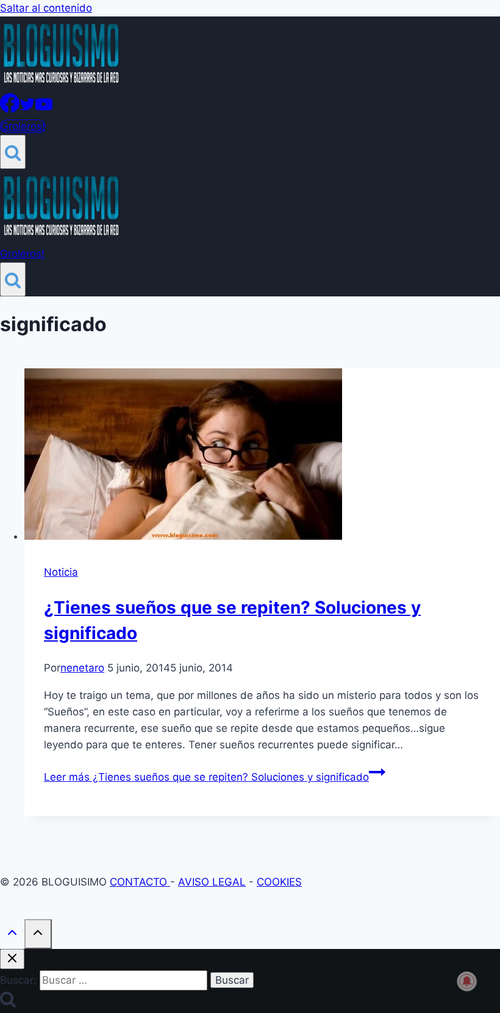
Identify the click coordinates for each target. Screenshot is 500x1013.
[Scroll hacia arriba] (12, 935)
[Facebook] (10, 109)
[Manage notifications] (467, 981)
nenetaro (82, 668)
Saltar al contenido (46, 8)
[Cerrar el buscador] (12, 959)
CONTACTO (140, 882)
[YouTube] (43, 109)
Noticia (61, 572)
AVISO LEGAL (212, 882)
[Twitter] (27, 109)
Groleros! (23, 126)
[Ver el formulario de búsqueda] (13, 152)
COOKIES (279, 882)
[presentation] (262, 456)
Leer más (206, 777)
